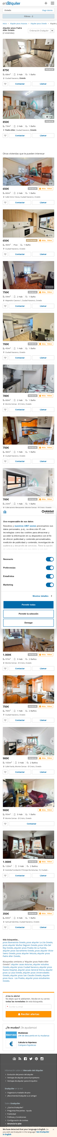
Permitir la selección (28, 614)
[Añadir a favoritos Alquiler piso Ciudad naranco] (5, 84)
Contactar (20, 84)
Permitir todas (28, 604)
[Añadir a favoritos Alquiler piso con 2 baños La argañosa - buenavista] (5, 668)
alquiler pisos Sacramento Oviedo (18, 950)
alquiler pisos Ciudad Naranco (24, 967)
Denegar (28, 623)
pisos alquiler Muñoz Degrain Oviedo (20, 945)
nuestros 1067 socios (25, 526)
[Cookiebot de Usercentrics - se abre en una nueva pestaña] (42, 512)
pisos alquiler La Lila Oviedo (39, 942)
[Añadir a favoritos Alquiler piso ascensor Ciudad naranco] (5, 306)
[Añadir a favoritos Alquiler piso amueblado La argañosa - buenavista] (5, 409)
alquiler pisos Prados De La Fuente (30, 948)
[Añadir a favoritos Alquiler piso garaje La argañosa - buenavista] (5, 823)
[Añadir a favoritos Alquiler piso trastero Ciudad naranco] (5, 720)
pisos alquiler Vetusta (26, 953)
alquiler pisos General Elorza (31, 970)
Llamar (43, 84)
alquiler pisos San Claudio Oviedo (26, 975)
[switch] (50, 568)
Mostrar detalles (41, 596)
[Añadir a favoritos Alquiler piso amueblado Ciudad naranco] (5, 135)
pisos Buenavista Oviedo (14, 942)
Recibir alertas (30, 1014)
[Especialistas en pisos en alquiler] (11, 3)
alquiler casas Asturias (21, 964)
